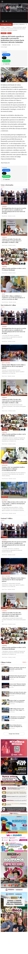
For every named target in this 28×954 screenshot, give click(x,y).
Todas (24, 662)
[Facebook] (2, 1)
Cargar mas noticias (14, 733)
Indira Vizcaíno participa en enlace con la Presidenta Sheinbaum (14, 269)
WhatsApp (7, 60)
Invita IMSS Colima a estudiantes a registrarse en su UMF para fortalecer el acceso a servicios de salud (13, 297)
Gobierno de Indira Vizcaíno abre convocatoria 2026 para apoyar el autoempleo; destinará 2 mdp (11, 240)
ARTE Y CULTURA (6, 362)
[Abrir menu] (3, 21)
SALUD (9, 33)
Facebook (7, 54)
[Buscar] (6, 21)
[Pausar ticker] (26, 24)
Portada (2, 27)
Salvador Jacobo (6, 44)
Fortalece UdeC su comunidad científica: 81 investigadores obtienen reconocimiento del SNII (13, 468)
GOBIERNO (3, 33)
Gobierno (8, 27)
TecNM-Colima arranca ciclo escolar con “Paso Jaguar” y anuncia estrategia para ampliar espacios (14, 503)
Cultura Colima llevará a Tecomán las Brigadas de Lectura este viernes (15, 726)
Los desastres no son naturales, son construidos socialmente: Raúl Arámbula (17, 718)
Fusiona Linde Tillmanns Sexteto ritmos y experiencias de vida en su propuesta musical (14, 366)
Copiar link (7, 63)
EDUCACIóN (4, 465)
